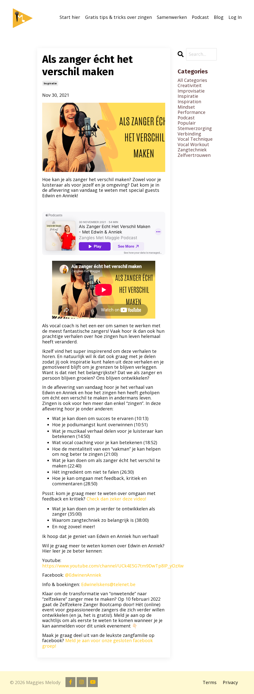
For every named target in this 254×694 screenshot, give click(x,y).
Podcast (200, 17)
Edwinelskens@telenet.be (108, 584)
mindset (186, 107)
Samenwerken (172, 17)
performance (191, 112)
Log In (235, 17)
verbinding (189, 134)
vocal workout (193, 144)
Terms (210, 682)
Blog (218, 17)
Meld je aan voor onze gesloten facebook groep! (97, 643)
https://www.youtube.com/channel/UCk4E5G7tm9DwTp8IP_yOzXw (113, 566)
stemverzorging (195, 128)
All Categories (192, 80)
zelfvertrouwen (194, 155)
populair (187, 123)
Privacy (230, 682)
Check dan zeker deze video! (116, 499)
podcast (186, 118)
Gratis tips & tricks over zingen (118, 17)
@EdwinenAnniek (83, 575)
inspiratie (50, 83)
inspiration (189, 101)
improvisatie (191, 91)
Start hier (70, 17)
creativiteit (190, 85)
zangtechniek (192, 150)
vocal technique (195, 139)
